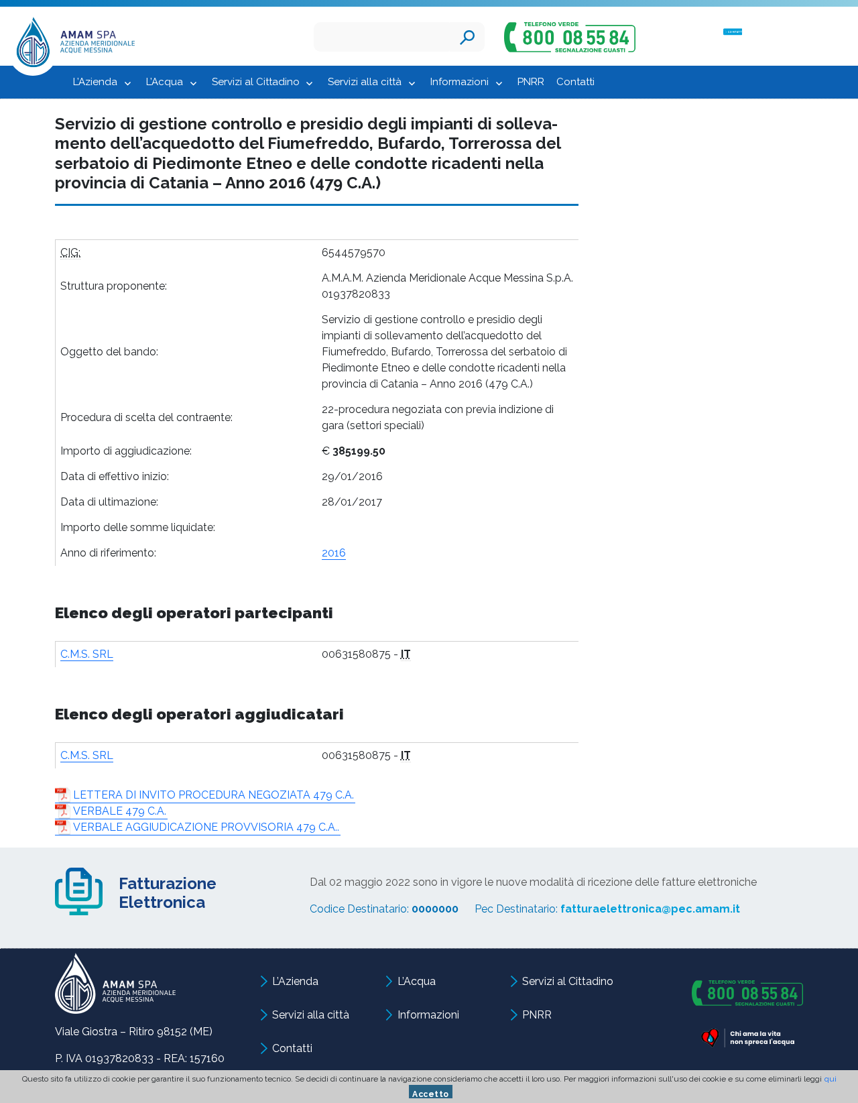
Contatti (575, 82)
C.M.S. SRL (86, 654)
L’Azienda (95, 82)
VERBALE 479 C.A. (119, 811)
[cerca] (467, 37)
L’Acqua (164, 82)
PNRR (530, 82)
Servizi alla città (365, 82)
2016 (334, 552)
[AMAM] (71, 45)
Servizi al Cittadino (256, 82)
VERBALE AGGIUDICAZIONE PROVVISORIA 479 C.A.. (206, 827)
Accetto (430, 1094)
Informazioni (459, 82)
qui (830, 1079)
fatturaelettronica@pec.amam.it (650, 909)
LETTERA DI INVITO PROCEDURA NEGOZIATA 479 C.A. (213, 795)
